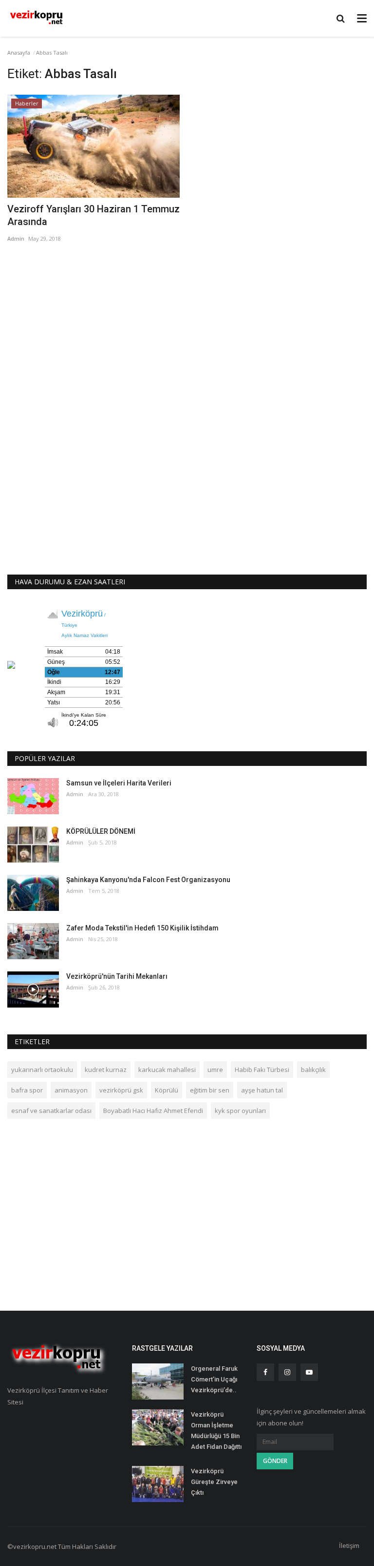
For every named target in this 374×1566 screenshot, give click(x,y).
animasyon (71, 1090)
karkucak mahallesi (167, 1069)
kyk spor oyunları (240, 1110)
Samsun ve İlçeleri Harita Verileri (118, 783)
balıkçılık (313, 1069)
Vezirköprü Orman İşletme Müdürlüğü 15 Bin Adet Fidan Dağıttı (216, 1430)
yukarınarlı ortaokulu (42, 1069)
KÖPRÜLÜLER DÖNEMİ (100, 831)
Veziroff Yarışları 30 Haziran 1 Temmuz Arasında (93, 215)
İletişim (349, 1545)
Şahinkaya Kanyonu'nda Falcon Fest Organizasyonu (148, 880)
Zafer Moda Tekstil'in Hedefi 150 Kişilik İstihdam (142, 928)
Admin (15, 238)
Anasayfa (18, 52)
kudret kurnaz (106, 1069)
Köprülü (166, 1090)
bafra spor (27, 1090)
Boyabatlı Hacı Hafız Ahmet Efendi (153, 1110)
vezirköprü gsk (121, 1090)
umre (215, 1069)
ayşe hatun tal (262, 1090)
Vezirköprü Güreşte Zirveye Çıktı (214, 1481)
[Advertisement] (187, 325)
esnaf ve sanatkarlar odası (51, 1110)
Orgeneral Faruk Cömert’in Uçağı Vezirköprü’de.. (214, 1379)
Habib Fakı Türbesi (262, 1069)
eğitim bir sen (209, 1090)
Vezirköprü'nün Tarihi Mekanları (117, 976)
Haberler (26, 103)
